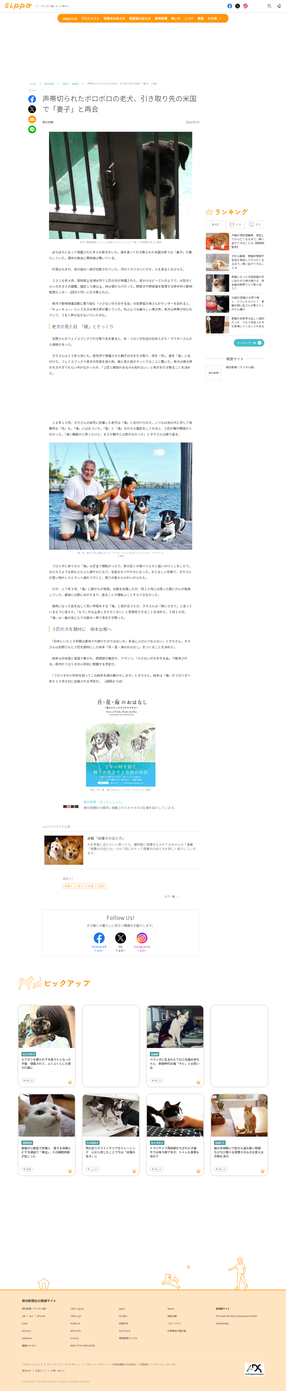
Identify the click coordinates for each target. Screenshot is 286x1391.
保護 (91, 886)
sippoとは (69, 18)
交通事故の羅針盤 (176, 1330)
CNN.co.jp (75, 1316)
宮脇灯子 (220, 1142)
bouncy (74, 1338)
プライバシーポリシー (96, 1364)
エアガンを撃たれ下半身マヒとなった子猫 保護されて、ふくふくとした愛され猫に (46, 1063)
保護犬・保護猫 (70, 83)
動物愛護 (161, 18)
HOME (32, 83)
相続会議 (172, 1316)
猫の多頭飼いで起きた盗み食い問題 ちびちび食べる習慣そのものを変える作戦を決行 (239, 1152)
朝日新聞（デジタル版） (35, 1308)
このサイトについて (32, 1364)
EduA (25, 1323)
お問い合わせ (58, 1370)
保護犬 (68, 886)
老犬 (80, 886)
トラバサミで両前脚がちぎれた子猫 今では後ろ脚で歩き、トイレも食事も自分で (174, 1152)
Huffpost (75, 1323)
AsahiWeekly (222, 1323)
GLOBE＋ (124, 1316)
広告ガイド (41, 1370)
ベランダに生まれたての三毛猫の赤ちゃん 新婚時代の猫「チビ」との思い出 (174, 1063)
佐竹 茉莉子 (29, 1054)
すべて (215, 224)
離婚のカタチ (29, 1345)
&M (23, 1316)
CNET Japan (77, 1308)
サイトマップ (54, 1364)
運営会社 (26, 1370)
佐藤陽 (154, 1054)
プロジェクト (90, 18)
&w (31, 1316)
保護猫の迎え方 (140, 18)
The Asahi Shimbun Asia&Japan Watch (236, 1316)
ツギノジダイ (174, 1323)
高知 (101, 886)
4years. (171, 1308)
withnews (27, 1338)
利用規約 (144, 1364)
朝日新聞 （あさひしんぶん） (104, 801)
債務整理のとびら (128, 1338)
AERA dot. (75, 1330)
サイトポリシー (73, 1364)
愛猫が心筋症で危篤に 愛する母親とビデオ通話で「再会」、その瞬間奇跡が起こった (46, 1152)
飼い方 (176, 18)
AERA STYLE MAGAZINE (82, 1345)
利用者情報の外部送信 (124, 1364)
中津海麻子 (92, 1142)
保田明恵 (27, 1142)
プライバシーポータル (164, 1364)
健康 (200, 18)
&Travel (41, 1316)
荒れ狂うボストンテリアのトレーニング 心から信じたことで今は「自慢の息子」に (110, 1152)
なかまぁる (125, 1330)
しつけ (189, 18)
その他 (212, 18)
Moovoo (26, 1330)
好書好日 (123, 1323)
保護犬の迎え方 (114, 18)
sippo (122, 1308)
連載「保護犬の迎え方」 (106, 838)
